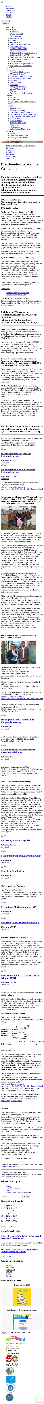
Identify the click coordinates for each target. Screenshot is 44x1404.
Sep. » (13, 1226)
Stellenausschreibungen (19, 135)
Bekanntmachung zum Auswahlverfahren (21, 856)
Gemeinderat (15, 42)
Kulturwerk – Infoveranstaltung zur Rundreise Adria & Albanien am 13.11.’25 (19, 1251)
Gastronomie (15, 127)
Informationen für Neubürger (21, 76)
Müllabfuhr (10, 158)
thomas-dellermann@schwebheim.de (18, 1100)
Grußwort (14, 32)
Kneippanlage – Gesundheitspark (22, 116)
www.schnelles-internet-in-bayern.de (14, 1177)
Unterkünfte (14, 125)
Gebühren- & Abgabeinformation (22, 64)
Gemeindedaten (16, 36)
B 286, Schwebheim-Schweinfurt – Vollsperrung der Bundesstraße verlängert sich (21, 1237)
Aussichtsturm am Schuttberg (21, 112)
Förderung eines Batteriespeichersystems (25, 57)
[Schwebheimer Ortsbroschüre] (22, 1297)
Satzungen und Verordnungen (21, 66)
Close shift (5, 23)
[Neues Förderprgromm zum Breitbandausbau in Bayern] (15, 1343)
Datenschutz (10, 10)
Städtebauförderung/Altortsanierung (23, 53)
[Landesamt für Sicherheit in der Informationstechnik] (11, 1392)
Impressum (10, 8)
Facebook (9, 150)
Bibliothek (14, 85)
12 (7, 1216)
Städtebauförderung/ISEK (20, 55)
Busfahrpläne (10, 156)
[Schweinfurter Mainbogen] (12, 1354)
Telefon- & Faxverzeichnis (20, 44)
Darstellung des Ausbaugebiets (15, 840)
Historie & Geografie (18, 74)
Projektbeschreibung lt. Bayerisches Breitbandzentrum (18, 470)
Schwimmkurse (16, 83)
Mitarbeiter (14, 40)
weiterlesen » (25, 1245)
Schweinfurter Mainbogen (20, 129)
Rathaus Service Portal (18, 49)
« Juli (3, 1226)
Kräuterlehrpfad (16, 121)
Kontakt (9, 13)
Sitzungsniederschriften (19, 138)
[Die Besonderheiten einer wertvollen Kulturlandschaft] (10, 1374)
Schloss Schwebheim (18, 123)
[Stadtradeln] (10, 1401)
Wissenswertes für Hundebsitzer (22, 93)
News (12, 133)
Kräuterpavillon (16, 119)
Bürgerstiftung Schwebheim (20, 78)
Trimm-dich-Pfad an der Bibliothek (23, 114)
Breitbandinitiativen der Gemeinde (23, 102)
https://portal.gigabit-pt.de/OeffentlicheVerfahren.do (21, 248)
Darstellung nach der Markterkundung (20, 922)
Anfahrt (8, 15)
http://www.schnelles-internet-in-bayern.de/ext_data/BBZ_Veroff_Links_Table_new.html (22, 698)
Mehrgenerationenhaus (18, 87)
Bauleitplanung (16, 61)
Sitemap (9, 17)
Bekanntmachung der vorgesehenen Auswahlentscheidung (18, 750)
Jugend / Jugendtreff (17, 89)
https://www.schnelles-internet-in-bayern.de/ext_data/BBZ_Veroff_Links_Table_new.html (22, 488)
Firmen (13, 97)
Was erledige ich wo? (18, 47)
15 (14, 1216)
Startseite (9, 6)
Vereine (13, 91)
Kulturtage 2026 (16, 108)
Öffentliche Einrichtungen (20, 72)
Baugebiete (14, 99)
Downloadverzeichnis (18, 51)
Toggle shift (6, 21)
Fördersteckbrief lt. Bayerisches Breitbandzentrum (16, 454)
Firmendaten (15, 1188)
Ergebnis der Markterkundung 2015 (18, 907)
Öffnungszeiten (16, 38)
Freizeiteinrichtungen (18, 110)
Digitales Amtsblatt (17, 34)
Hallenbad (14, 80)
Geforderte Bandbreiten (12, 871)
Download (5, 463)
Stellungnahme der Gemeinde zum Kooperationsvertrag (17, 721)
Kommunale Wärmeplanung (20, 59)
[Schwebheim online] (2, 2)
